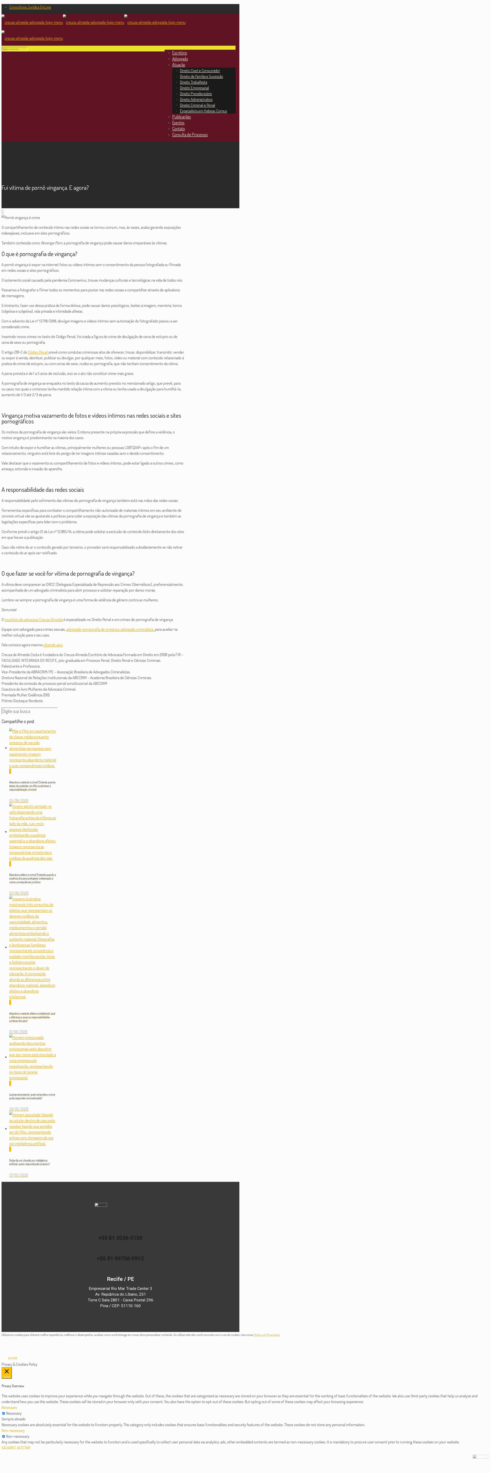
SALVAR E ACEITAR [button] (16, 1447)
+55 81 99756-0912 (120, 1258)
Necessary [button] (9, 1407)
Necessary (14, 1413)
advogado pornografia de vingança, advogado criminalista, (110, 629)
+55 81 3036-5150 (120, 1238)
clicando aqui (53, 644)
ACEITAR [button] (12, 1358)
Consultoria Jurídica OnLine (30, 6)
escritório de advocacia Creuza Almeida (34, 619)
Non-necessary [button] (13, 1430)
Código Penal (38, 352)
